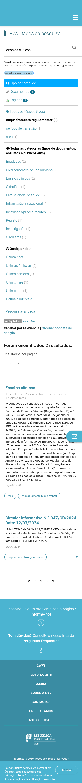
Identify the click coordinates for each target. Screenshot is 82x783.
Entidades (16, 161)
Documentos (21, 92)
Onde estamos (41, 711)
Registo (14, 220)
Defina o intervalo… (21, 299)
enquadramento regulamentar (32, 120)
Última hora (17, 257)
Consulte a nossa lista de (41, 638)
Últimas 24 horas (21, 266)
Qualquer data (20, 249)
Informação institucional (27, 203)
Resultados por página (20, 354)
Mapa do (41, 675)
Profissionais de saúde (25, 195)
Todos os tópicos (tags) (27, 111)
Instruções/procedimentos (28, 212)
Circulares (16, 237)
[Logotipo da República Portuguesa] (41, 739)
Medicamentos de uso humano (32, 170)
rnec (12, 137)
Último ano (16, 291)
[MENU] (75, 18)
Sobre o (41, 693)
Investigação (18, 229)
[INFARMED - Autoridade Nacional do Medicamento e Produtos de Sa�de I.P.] (23, 17)
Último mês (17, 282)
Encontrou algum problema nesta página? (41, 612)
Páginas (17, 100)
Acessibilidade (41, 720)
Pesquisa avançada (20, 311)
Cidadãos (15, 187)
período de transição (24, 128)
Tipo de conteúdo (23, 83)
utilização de (43, 779)
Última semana (20, 274)
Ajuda (41, 684)
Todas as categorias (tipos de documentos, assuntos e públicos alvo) (41, 150)
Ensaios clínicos (20, 178)
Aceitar (67, 770)
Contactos (41, 702)
